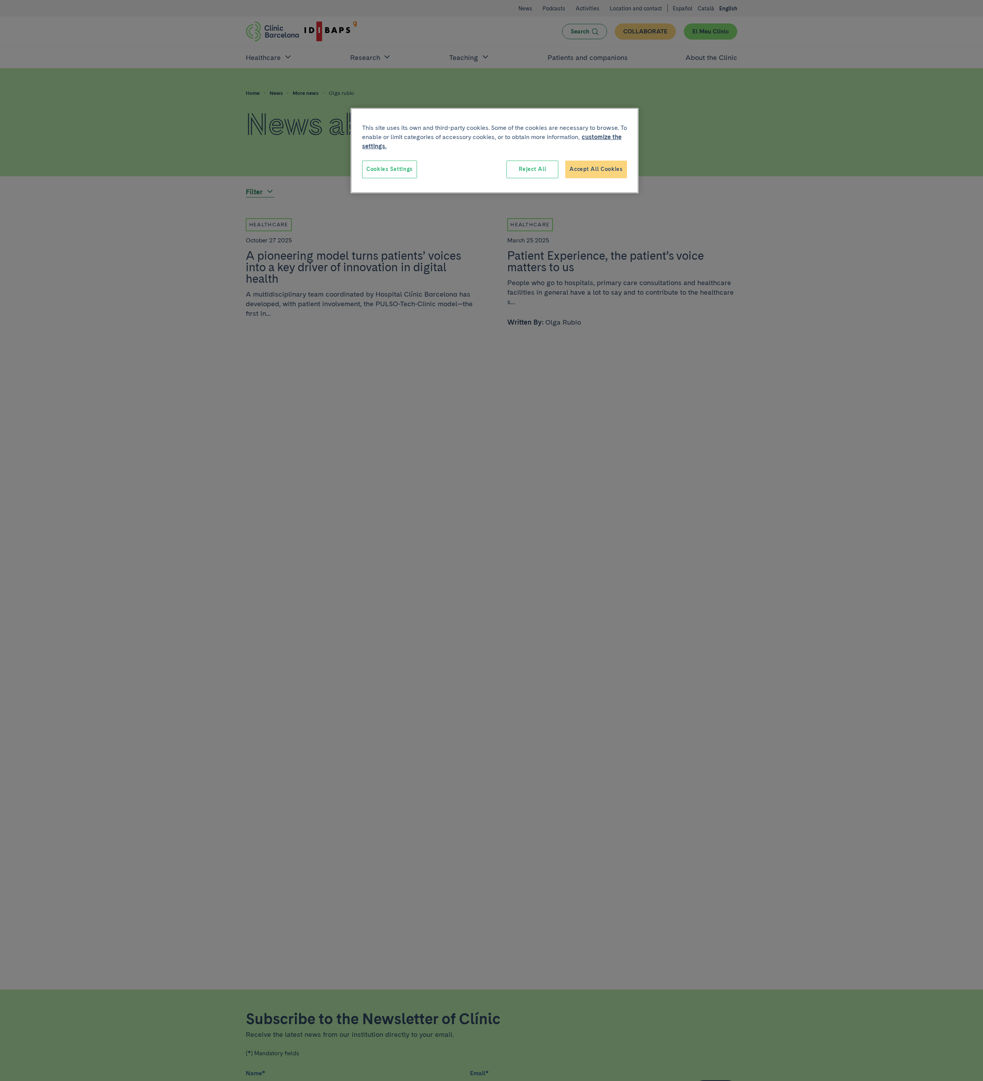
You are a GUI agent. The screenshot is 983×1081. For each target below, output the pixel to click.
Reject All (532, 169)
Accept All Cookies (596, 169)
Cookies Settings (389, 169)
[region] (495, 150)
